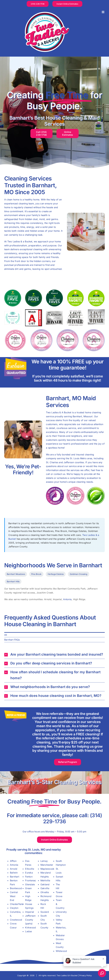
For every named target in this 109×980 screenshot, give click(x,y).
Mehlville (45, 880)
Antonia (67, 599)
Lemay (44, 861)
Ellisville (29, 868)
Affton (13, 861)
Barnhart (14, 876)
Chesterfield (16, 904)
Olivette (44, 892)
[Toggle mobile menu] (103, 12)
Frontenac (30, 880)
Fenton (28, 876)
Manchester (46, 864)
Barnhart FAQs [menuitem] (12, 639)
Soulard (44, 911)
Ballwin (14, 872)
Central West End (14, 896)
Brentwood (16, 888)
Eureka (29, 872)
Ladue (28, 931)
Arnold (13, 868)
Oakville (44, 888)
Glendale (30, 884)
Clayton (14, 907)
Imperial (29, 911)
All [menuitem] (5, 634)
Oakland (45, 884)
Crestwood (16, 919)
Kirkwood (30, 927)
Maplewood (46, 868)
